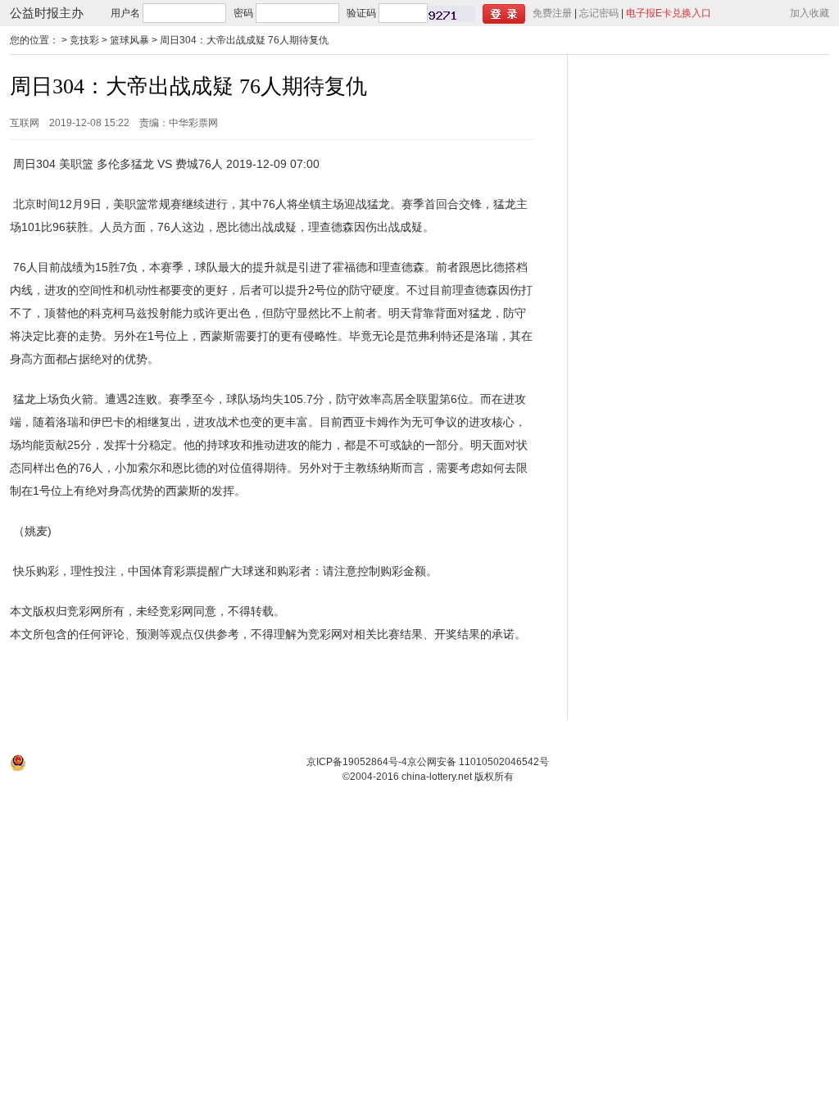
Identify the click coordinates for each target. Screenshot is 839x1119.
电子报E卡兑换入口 (668, 13)
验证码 (361, 13)
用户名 (125, 13)
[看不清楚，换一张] (451, 14)
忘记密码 (599, 13)
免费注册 (552, 13)
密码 (243, 13)
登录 (504, 14)
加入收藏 (809, 13)
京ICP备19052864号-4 (356, 762)
